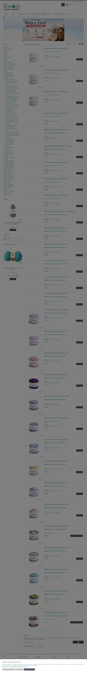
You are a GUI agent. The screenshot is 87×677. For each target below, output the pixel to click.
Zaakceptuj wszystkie (29, 669)
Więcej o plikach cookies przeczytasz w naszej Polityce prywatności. (15, 666)
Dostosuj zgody (20, 669)
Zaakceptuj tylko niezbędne (9, 669)
